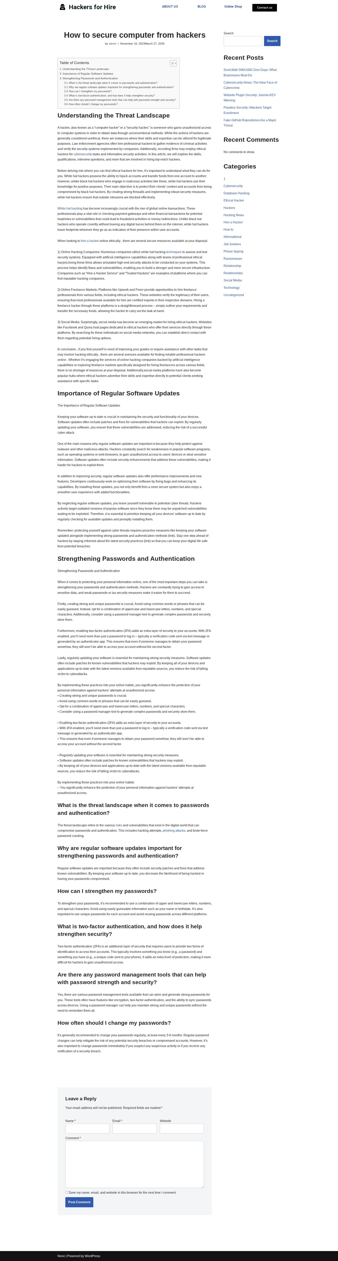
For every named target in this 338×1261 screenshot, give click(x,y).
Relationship (232, 266)
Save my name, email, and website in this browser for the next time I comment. (122, 1192)
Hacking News (234, 215)
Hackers (229, 208)
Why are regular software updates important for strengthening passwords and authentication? (121, 87)
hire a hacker (90, 241)
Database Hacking (236, 193)
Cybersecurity (233, 186)
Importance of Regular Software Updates (88, 73)
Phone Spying (233, 251)
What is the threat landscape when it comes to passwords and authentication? (113, 82)
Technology (232, 287)
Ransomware (233, 258)
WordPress (92, 1256)
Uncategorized (234, 295)
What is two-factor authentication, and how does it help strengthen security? (112, 95)
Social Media (233, 280)
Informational (233, 236)
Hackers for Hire (92, 7)
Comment (73, 1138)
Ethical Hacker (234, 200)
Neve (61, 1256)
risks (119, 825)
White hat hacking (70, 208)
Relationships (233, 273)
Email (117, 1121)
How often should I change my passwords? (93, 104)
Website (165, 1121)
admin (112, 43)
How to (228, 229)
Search (229, 33)
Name (70, 1121)
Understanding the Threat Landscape (86, 68)
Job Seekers (232, 244)
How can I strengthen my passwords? (90, 91)
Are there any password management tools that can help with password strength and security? (122, 99)
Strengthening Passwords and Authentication (90, 78)
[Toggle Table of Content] (171, 63)
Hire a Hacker (233, 222)
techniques (174, 252)
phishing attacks (174, 830)
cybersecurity (83, 154)
